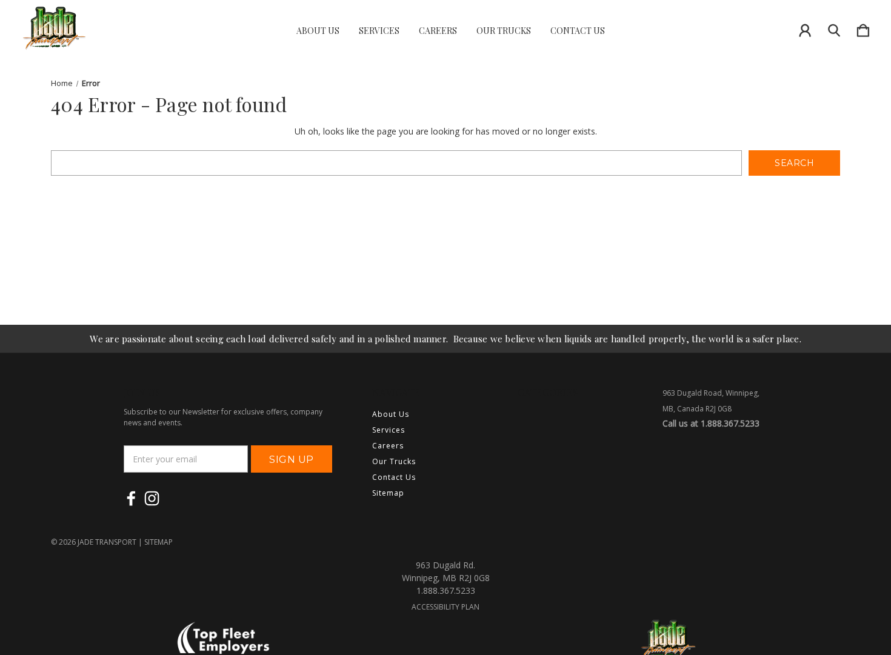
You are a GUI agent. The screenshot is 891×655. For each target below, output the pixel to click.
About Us (317, 31)
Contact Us (577, 31)
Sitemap (388, 493)
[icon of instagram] (151, 498)
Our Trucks (503, 31)
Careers (438, 31)
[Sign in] (804, 28)
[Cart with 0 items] (863, 28)
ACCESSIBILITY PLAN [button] (445, 607)
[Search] (834, 28)
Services (379, 31)
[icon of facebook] (131, 498)
